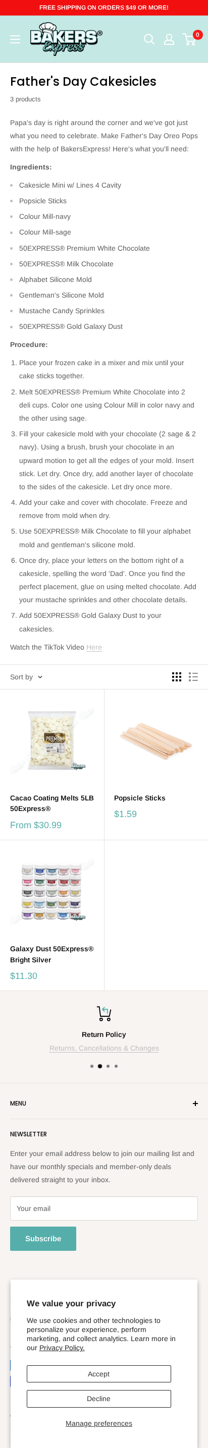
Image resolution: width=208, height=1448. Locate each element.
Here (94, 647)
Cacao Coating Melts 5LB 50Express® (52, 803)
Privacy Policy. (62, 1348)
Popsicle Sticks (140, 798)
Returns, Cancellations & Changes (104, 1048)
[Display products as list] (193, 676)
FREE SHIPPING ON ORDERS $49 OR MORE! (104, 7)
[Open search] (149, 39)
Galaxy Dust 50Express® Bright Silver (51, 954)
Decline (99, 1399)
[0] (189, 39)
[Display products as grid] (176, 676)
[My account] (169, 39)
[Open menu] (15, 39)
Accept (99, 1374)
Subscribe (43, 1238)
